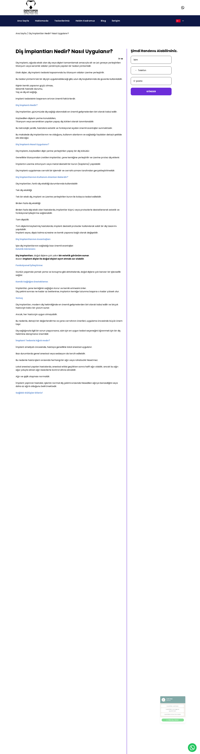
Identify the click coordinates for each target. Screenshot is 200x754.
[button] (194, 686)
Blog (103, 20)
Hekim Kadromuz (85, 20)
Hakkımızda (41, 20)
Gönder (151, 91)
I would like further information (172, 719)
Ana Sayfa (23, 20)
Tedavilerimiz (62, 20)
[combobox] (134, 70)
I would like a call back (172, 702)
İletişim (116, 20)
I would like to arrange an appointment (172, 711)
